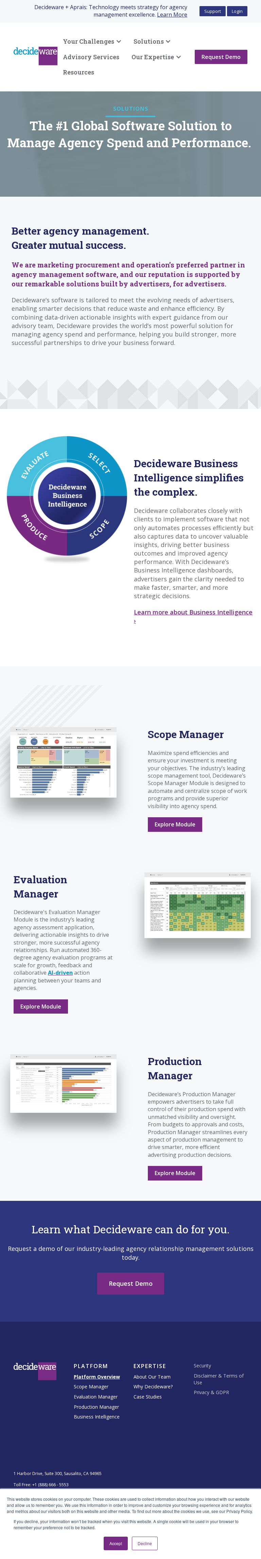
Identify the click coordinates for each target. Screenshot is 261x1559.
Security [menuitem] (202, 1365)
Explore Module (175, 824)
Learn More (172, 14)
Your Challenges (88, 41)
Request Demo (221, 57)
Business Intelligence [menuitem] (97, 1416)
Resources (78, 72)
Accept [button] (115, 1543)
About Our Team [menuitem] (152, 1376)
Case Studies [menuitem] (148, 1396)
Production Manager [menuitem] (96, 1407)
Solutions (149, 41)
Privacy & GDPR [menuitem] (211, 1392)
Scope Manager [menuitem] (91, 1386)
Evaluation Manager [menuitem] (96, 1396)
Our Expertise (153, 57)
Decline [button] (145, 1543)
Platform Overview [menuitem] (97, 1376)
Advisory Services (91, 57)
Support (212, 11)
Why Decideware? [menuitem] (153, 1386)
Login (237, 11)
